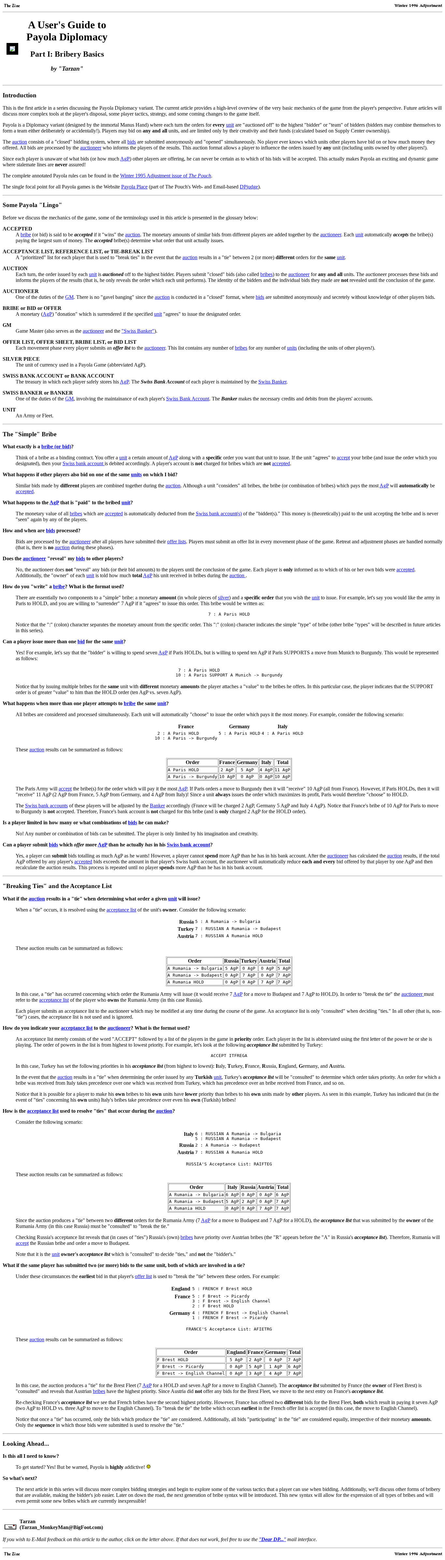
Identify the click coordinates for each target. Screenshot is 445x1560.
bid (81, 641)
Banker (157, 805)
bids (131, 142)
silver (223, 597)
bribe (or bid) (56, 446)
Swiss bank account (84, 463)
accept (343, 457)
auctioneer (90, 147)
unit (230, 125)
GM (69, 297)
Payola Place (134, 186)
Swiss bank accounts (46, 805)
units (292, 348)
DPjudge (249, 186)
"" (272, 1539)
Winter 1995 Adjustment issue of (165, 175)
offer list (143, 1276)
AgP (125, 158)
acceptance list (121, 909)
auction (19, 142)
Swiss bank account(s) (219, 513)
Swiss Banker (272, 381)
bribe (26, 234)
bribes (266, 274)
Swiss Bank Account (187, 398)
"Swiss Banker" (138, 331)
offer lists (176, 541)
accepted (281, 463)
